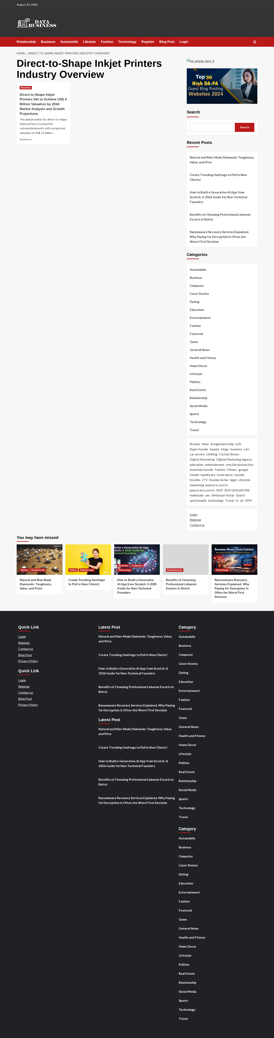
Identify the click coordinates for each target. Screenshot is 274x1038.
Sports (194, 414)
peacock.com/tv (217, 485)
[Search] (254, 42)
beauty (214, 449)
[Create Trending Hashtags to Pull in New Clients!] (88, 559)
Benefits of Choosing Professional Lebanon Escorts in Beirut (220, 217)
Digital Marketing (202, 459)
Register (147, 41)
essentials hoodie (201, 469)
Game (194, 342)
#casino (195, 444)
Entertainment (200, 317)
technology (216, 500)
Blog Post (166, 41)
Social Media (198, 406)
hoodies (195, 480)
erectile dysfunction (239, 464)
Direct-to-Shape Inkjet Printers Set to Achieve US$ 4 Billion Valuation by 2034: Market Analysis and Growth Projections (43, 104)
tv (237, 500)
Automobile (69, 41)
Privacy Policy (28, 661)
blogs (225, 449)
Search (193, 112)
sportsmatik (198, 500)
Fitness (232, 469)
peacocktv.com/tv (202, 490)
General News (200, 350)
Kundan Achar (218, 480)
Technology (127, 41)
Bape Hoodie (199, 449)
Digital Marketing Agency (234, 459)
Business (48, 41)
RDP (219, 490)
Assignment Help (222, 444)
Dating (194, 301)
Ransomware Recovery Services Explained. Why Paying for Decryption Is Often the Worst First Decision (219, 236)
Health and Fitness (203, 358)
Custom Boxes (229, 454)
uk (242, 500)
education (196, 464)
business (236, 449)
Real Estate (198, 390)
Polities (195, 382)
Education (197, 309)
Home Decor (198, 366)
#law (205, 444)
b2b (238, 444)
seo (207, 495)
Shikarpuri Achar (223, 495)
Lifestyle (89, 41)
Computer (197, 285)
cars (247, 449)
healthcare (208, 475)
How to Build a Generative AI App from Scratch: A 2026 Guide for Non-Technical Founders (218, 197)
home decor (225, 475)
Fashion (107, 41)
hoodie (239, 475)
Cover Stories (199, 293)
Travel (194, 430)
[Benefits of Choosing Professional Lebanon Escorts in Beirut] (186, 559)
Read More (26, 139)
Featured (196, 334)
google (243, 469)
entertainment (214, 464)
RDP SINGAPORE (237, 490)
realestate (197, 495)
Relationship (26, 41)
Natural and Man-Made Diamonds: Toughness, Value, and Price (222, 160)
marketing (197, 485)
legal (233, 480)
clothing (211, 454)
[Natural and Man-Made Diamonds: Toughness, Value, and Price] (39, 559)
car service (197, 454)
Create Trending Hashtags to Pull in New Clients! (218, 177)
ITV (205, 480)
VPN (248, 500)
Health (194, 475)
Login (183, 41)
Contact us (197, 525)
